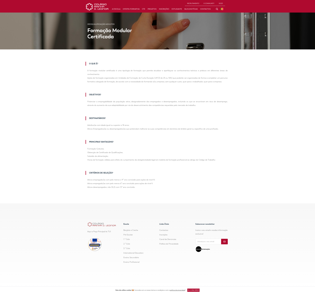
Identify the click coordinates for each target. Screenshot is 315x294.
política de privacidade (177, 290)
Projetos (152, 9)
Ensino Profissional (131, 262)
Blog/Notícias (191, 9)
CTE (143, 9)
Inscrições (164, 9)
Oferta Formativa (131, 9)
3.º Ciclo (126, 248)
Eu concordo (193, 290)
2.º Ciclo (126, 244)
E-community (209, 3)
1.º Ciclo (126, 239)
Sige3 (221, 3)
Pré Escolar (128, 235)
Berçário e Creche (130, 230)
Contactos (205, 9)
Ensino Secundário (131, 257)
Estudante (177, 9)
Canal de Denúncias (167, 239)
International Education (133, 253)
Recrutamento (193, 3)
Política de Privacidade (168, 244)
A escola (116, 9)
